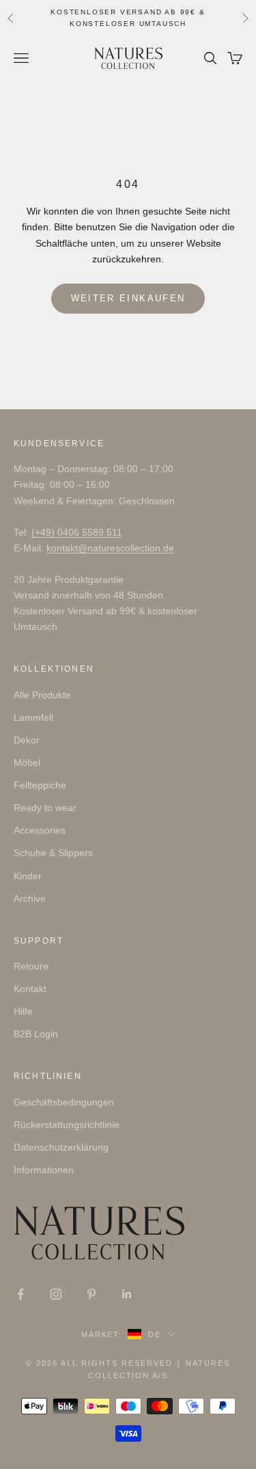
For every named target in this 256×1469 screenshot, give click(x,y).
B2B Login (36, 1033)
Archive (30, 898)
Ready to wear (45, 807)
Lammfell (33, 717)
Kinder (28, 875)
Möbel (27, 762)
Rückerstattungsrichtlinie (66, 1124)
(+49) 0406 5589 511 (76, 532)
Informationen (44, 1169)
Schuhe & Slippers (53, 852)
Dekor (27, 739)
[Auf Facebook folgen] (20, 1294)
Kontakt (30, 988)
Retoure (31, 966)
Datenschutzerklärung (61, 1147)
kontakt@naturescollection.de (110, 548)
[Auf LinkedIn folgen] (127, 1294)
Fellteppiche (40, 785)
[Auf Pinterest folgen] (91, 1294)
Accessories (40, 830)
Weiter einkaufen (128, 298)
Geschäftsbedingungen (64, 1102)
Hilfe (23, 1011)
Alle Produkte (42, 694)
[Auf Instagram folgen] (56, 1294)
